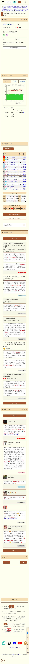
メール (18, 654)
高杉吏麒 (25, 179)
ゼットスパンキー (12, 184)
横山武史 (25, 189)
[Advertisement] (14, 60)
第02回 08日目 (8, 24)
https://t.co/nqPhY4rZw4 (11, 434)
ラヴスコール (11, 162)
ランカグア (11, 186)
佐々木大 (25, 157)
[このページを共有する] (3, 660)
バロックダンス (12, 172)
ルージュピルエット (13, 176)
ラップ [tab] (6, 81)
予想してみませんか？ (14, 218)
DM (13, 654)
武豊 (24, 162)
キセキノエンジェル (13, 174)
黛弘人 (24, 174)
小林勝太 (25, 167)
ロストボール (11, 179)
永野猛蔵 (25, 159)
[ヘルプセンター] (25, 643)
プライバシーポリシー (14, 647)
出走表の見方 (7, 225)
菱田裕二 (25, 176)
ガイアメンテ (11, 157)
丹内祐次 (25, 169)
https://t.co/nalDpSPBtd (10, 518)
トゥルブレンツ (12, 167)
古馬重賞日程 (15, 47)
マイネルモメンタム (13, 189)
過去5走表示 (8, 148)
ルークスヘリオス (12, 181)
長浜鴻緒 (25, 186)
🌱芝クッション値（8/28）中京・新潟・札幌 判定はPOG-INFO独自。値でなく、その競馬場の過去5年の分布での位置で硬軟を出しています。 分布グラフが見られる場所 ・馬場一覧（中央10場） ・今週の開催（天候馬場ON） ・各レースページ (15, 9)
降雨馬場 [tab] (22, 81)
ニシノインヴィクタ (13, 159)
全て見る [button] (14, 238)
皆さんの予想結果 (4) (14, 214)
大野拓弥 (25, 172)
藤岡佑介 (25, 184)
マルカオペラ (11, 164)
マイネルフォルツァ (13, 169)
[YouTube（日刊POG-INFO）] (20, 643)
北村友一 (25, 164)
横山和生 (25, 181)
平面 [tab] (14, 81)
